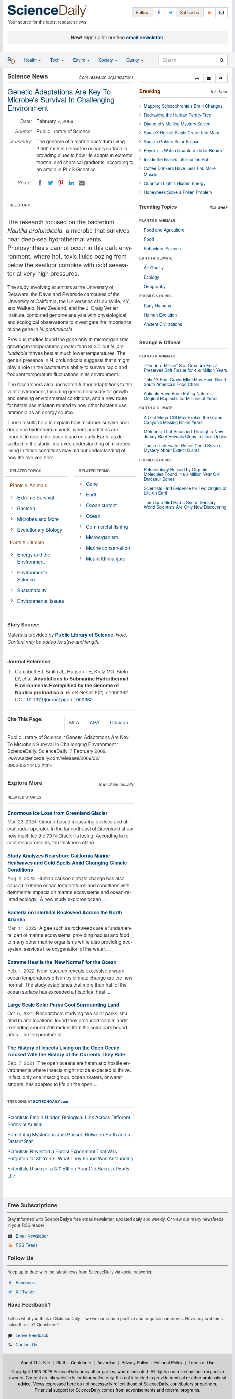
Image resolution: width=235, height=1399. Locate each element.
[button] (198, 78)
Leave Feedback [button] (32, 1335)
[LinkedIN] (71, 183)
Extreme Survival (35, 497)
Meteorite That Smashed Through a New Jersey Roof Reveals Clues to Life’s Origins (185, 433)
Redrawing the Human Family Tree (177, 115)
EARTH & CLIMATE (156, 258)
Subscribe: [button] (190, 12)
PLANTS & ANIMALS (157, 220)
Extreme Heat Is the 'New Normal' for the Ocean (62, 961)
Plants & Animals (28, 485)
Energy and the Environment (33, 558)
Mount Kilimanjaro (105, 558)
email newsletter (144, 37)
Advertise (106, 1362)
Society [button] (106, 60)
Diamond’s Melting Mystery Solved (177, 124)
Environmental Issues (40, 600)
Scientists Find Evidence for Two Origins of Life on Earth (185, 490)
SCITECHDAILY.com (50, 1101)
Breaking (149, 90)
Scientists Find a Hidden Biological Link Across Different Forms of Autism (68, 1121)
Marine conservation (108, 547)
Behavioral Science (162, 248)
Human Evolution (160, 315)
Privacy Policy (134, 1362)
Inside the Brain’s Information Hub (177, 159)
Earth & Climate (27, 542)
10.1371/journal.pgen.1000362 (59, 699)
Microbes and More (38, 518)
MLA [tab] (74, 722)
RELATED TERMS (94, 470)
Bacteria (26, 508)
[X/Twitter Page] (171, 12)
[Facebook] (40, 183)
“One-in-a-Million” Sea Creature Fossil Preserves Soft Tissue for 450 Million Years (185, 367)
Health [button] (31, 60)
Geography (155, 286)
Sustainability (32, 590)
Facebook (25, 1282)
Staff (60, 1362)
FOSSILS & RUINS (155, 296)
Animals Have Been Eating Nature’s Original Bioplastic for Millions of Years (181, 395)
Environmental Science (33, 576)
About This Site (35, 1362)
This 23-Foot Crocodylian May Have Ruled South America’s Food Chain (185, 381)
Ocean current (101, 505)
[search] (222, 60)
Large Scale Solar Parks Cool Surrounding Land (63, 1004)
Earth (92, 494)
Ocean (93, 515)
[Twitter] (50, 183)
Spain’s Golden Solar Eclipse (172, 141)
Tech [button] (55, 60)
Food (149, 239)
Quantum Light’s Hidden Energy (175, 183)
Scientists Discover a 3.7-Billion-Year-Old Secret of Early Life (68, 1172)
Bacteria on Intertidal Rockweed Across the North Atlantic (64, 916)
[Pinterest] (61, 183)
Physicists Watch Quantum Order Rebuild (184, 150)
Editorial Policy (168, 1362)
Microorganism (102, 537)
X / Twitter (25, 1292)
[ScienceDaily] (47, 10)
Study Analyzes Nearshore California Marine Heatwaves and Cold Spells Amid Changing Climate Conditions (67, 862)
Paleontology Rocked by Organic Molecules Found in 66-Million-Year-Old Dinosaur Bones (182, 474)
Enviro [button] (80, 60)
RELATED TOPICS (25, 470)
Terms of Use (201, 1362)
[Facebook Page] (159, 12)
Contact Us (26, 1344)
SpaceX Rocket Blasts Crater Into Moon (182, 132)
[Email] (81, 183)
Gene (92, 483)
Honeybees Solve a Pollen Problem (178, 192)
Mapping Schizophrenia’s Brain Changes (183, 106)
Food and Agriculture (164, 230)
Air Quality (154, 267)
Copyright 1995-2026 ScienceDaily (44, 1371)
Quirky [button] (133, 60)
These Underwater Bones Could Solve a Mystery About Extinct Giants (183, 447)
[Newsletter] (221, 12)
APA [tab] (94, 722)
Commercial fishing (107, 526)
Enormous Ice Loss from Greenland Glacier (57, 812)
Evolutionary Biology (39, 529)
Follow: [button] (143, 12)
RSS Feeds (27, 1245)
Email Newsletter (32, 1236)
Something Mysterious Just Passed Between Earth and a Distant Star (68, 1138)
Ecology (151, 277)
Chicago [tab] (119, 722)
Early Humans (157, 306)
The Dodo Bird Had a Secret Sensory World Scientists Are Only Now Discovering (185, 504)
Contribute (81, 1362)
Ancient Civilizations (163, 324)
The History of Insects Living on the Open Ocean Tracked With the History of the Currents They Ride (66, 1051)
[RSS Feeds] (209, 12)
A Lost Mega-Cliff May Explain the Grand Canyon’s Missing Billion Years (183, 419)
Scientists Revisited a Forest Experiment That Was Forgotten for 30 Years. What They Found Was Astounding (70, 1155)
